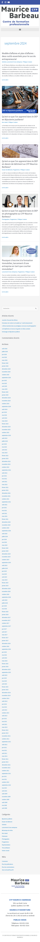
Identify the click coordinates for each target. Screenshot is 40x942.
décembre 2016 (6, 643)
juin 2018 (4, 606)
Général (4, 62)
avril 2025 (4, 386)
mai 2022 (4, 478)
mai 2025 (4, 383)
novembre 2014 (6, 695)
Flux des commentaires (8, 867)
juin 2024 (4, 412)
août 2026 (4, 348)
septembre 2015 (6, 672)
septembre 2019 (6, 562)
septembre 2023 (6, 435)
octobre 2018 (5, 594)
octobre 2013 (5, 713)
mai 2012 (4, 750)
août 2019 (4, 565)
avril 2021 (4, 513)
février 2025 (5, 392)
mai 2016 (4, 655)
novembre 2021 (6, 496)
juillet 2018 (5, 603)
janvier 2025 (5, 395)
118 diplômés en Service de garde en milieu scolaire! (16, 329)
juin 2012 (4, 747)
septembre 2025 (6, 377)
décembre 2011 (6, 765)
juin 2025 (4, 380)
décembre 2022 (6, 461)
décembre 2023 (6, 426)
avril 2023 (4, 450)
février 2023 (5, 455)
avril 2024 (4, 418)
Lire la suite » (5, 80)
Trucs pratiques (6, 848)
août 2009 (4, 793)
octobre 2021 (5, 499)
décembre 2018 (6, 588)
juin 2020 (4, 539)
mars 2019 (4, 580)
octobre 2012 (5, 739)
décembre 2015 (6, 669)
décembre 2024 (6, 398)
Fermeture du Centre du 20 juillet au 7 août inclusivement (17, 323)
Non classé (5, 122)
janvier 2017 (5, 640)
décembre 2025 (6, 369)
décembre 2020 (6, 522)
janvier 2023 (5, 458)
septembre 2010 (6, 785)
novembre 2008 (6, 796)
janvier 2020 (5, 551)
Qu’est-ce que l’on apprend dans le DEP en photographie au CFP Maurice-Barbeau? (20, 213)
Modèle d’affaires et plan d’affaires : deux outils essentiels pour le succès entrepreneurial (19, 56)
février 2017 (5, 637)
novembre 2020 (6, 525)
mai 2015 (4, 681)
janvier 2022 (5, 490)
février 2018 (5, 611)
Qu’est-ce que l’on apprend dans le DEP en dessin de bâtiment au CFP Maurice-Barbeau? (20, 164)
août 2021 (4, 505)
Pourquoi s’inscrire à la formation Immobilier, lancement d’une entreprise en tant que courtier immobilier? (17, 264)
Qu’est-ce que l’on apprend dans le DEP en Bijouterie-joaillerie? (20, 118)
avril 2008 (4, 808)
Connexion (5, 861)
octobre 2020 (5, 528)
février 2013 (5, 730)
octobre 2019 (5, 559)
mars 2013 (4, 727)
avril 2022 (4, 481)
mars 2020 (4, 545)
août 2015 (4, 675)
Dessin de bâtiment (7, 170)
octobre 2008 (5, 799)
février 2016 (5, 663)
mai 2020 (4, 542)
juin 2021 (4, 507)
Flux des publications (7, 864)
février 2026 (5, 363)
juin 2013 (4, 718)
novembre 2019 (6, 557)
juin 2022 (4, 476)
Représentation (6, 845)
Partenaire (4, 836)
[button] (20, 29)
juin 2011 (4, 776)
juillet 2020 (5, 536)
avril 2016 (4, 658)
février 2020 (5, 548)
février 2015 (5, 687)
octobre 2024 (5, 403)
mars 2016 (4, 661)
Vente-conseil (5, 850)
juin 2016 (4, 652)
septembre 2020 (6, 531)
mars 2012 (4, 756)
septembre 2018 (6, 597)
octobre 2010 (5, 782)
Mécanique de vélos (7, 830)
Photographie (5, 219)
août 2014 (4, 701)
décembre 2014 (6, 692)
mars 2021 (4, 516)
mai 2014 (4, 707)
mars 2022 (4, 484)
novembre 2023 (6, 429)
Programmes (16, 170)
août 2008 (4, 802)
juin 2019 (4, 571)
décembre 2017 (6, 617)
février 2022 (5, 487)
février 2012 (5, 759)
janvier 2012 (5, 762)
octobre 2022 (5, 467)
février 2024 (5, 424)
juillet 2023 (5, 441)
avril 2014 (4, 710)
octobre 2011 (5, 770)
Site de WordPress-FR (7, 870)
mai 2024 (4, 415)
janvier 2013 (5, 733)
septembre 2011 (6, 773)
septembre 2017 (6, 626)
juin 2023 (4, 444)
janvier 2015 (5, 689)
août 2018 (4, 600)
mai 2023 (4, 447)
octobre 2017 (5, 623)
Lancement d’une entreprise (14, 62)
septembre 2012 (6, 741)
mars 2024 (4, 421)
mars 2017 (4, 635)
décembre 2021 (6, 493)
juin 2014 (4, 704)
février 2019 (5, 583)
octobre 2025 (5, 374)
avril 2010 (4, 791)
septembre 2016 (6, 649)
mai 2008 (4, 805)
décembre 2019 (6, 554)
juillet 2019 (5, 568)
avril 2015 (4, 684)
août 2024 (4, 409)
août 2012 (4, 744)
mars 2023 (4, 452)
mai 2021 (4, 510)
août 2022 (4, 473)
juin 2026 (4, 354)
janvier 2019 (5, 585)
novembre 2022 (6, 464)
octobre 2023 (5, 432)
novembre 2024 (6, 400)
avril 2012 (4, 753)
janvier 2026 (5, 366)
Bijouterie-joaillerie (7, 819)
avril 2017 (4, 632)
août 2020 (4, 533)
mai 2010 (4, 788)
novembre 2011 (6, 767)
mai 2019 (4, 574)
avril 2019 (4, 577)
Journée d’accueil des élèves (9, 320)
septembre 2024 (6, 406)
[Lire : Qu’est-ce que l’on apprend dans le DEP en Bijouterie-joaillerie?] (20, 99)
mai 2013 (4, 721)
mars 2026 (4, 360)
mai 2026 (4, 357)
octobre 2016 (5, 646)
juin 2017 (4, 629)
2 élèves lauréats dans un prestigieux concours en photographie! (19, 326)
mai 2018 (4, 609)
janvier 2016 (5, 666)
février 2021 (5, 519)
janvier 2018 (5, 614)
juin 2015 (4, 678)
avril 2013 (4, 724)
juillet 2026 (5, 351)
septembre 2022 (6, 470)
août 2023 (4, 438)
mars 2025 (4, 389)
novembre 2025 (6, 372)
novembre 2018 (6, 591)
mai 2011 (4, 779)
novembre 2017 (6, 620)
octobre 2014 (5, 698)
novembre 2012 (6, 736)
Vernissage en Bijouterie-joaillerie (11, 332)
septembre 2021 (6, 502)
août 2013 (4, 715)
